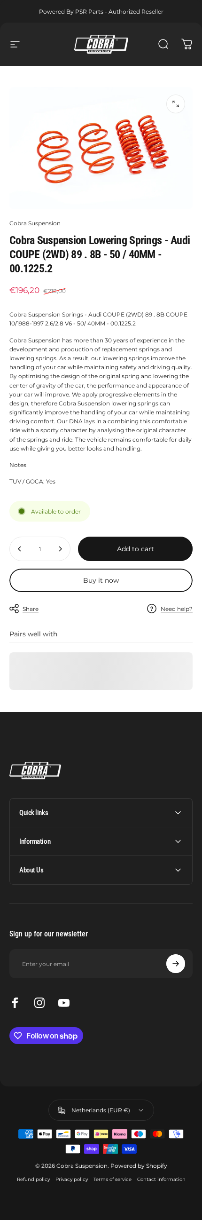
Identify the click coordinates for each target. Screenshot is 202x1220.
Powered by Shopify (138, 1165)
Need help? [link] (177, 608)
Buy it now (101, 580)
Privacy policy (71, 1179)
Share (31, 608)
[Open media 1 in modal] (175, 104)
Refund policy (33, 1179)
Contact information (161, 1179)
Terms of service (112, 1179)
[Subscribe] (175, 963)
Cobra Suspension (35, 223)
